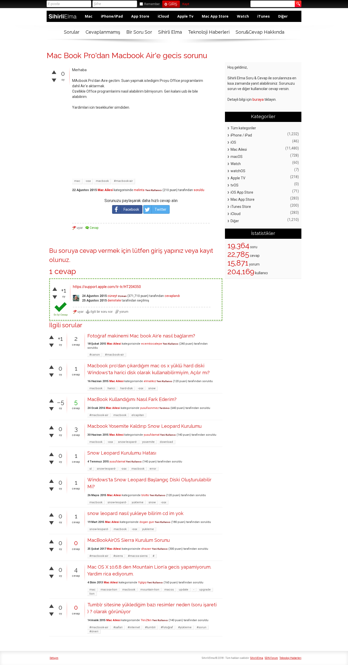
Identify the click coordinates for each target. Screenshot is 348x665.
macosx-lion (109, 589)
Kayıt (185, 4)
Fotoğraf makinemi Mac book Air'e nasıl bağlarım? (141, 335)
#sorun (201, 627)
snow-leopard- (127, 442)
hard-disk (126, 388)
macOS (237, 157)
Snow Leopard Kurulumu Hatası (121, 453)
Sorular (71, 32)
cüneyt (112, 296)
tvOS (234, 185)
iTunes (263, 16)
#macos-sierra (138, 556)
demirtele (114, 300)
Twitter (160, 209)
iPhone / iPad (241, 135)
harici (111, 388)
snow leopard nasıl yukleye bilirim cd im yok (135, 513)
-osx (88, 181)
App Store (140, 16)
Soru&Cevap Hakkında (260, 32)
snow (151, 388)
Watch (243, 16)
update (183, 589)
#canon (94, 354)
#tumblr (150, 627)
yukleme (137, 502)
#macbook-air (123, 181)
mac (77, 181)
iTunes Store (241, 207)
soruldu (199, 190)
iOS (233, 142)
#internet (134, 627)
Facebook (131, 209)
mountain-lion (149, 589)
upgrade (205, 589)
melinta (139, 190)
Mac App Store (215, 16)
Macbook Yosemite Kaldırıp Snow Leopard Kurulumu (144, 426)
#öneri (93, 631)
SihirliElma (256, 658)
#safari (118, 627)
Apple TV (238, 178)
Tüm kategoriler (243, 128)
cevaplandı (172, 296)
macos (169, 589)
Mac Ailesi (105, 190)
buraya (258, 99)
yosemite (148, 442)
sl (90, 468)
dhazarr (146, 548)
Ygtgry (142, 582)
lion (92, 593)
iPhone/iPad (112, 16)
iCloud (163, 16)
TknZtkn (146, 620)
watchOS (238, 171)
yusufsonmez (149, 408)
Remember (152, 4)
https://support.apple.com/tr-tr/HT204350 (107, 287)
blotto (145, 495)
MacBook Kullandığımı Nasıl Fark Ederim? (132, 399)
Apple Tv (185, 16)
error (153, 468)
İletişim (54, 658)
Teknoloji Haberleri (209, 32)
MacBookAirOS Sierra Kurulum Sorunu (128, 540)
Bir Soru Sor (139, 32)
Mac (88, 16)
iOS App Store (242, 192)
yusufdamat (151, 434)
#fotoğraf (167, 627)
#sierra (118, 556)
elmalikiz (150, 381)
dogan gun (146, 522)
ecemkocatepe (151, 343)
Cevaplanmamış (103, 32)
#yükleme (185, 627)
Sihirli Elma (170, 32)
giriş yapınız (167, 250)
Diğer (283, 16)
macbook (102, 181)
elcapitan (137, 415)
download (166, 442)
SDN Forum (271, 658)
